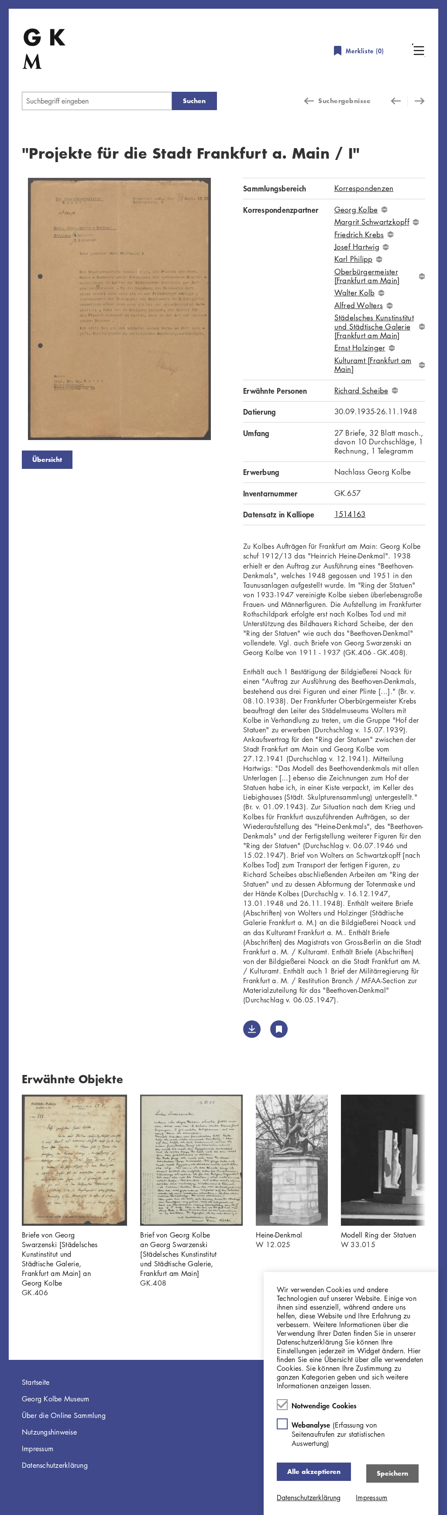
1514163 (350, 514)
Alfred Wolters (358, 305)
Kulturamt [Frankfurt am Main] (373, 365)
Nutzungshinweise (49, 1432)
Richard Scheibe (361, 390)
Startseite (36, 1382)
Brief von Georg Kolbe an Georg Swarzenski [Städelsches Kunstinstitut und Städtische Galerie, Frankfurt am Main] (178, 1254)
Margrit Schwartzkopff (371, 222)
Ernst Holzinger (359, 347)
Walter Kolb (354, 292)
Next (230, 311)
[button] (418, 50)
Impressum (37, 1448)
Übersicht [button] (47, 459)
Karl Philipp (353, 259)
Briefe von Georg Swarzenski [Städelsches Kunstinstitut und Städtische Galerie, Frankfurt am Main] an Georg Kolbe (59, 1259)
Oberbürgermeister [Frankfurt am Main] (367, 276)
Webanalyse (338, 1434)
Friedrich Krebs (359, 234)
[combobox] (97, 101)
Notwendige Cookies (324, 1405)
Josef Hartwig (356, 247)
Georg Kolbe (356, 209)
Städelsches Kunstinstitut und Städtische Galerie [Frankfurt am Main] (374, 326)
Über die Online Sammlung (64, 1415)
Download (252, 1029)
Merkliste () (365, 50)
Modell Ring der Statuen (378, 1235)
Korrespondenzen (364, 188)
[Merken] (279, 1029)
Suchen (194, 100)
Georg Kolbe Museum (55, 1399)
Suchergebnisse (344, 100)
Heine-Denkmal (279, 1235)
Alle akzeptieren (313, 1471)
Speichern (392, 1473)
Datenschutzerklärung (55, 1465)
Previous (9, 311)
